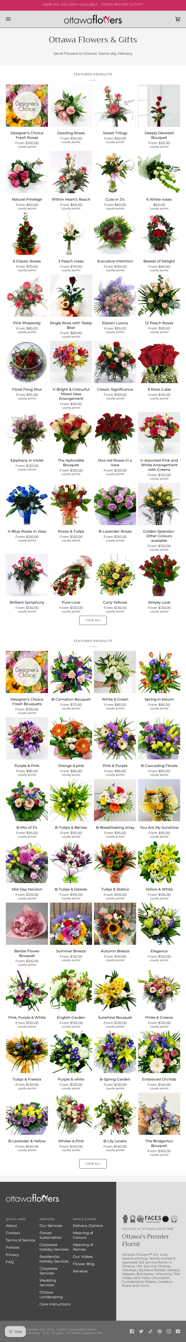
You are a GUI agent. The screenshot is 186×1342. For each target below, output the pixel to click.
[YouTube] (178, 1331)
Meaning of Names (83, 1247)
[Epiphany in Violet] (27, 433)
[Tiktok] (150, 1331)
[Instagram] (169, 1331)
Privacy (12, 1254)
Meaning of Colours (83, 1235)
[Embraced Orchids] (159, 1052)
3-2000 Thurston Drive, (77, 1329)
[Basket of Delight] (159, 234)
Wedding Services (47, 1282)
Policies (12, 1247)
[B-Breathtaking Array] (115, 800)
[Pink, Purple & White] (27, 990)
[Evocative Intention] (115, 234)
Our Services (50, 1225)
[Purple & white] (71, 1052)
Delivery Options (88, 1225)
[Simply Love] (159, 575)
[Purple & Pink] (27, 738)
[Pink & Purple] (115, 738)
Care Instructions (54, 1304)
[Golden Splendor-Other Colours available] (159, 504)
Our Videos (83, 1256)
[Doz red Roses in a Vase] (115, 433)
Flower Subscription (50, 1235)
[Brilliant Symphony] (27, 575)
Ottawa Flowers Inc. (27, 1329)
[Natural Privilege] (27, 172)
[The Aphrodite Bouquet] (71, 433)
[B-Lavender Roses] (115, 504)
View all (93, 620)
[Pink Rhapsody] (27, 296)
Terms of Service (20, 1240)
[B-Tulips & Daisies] (71, 862)
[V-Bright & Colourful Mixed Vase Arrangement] (71, 362)
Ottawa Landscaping (51, 1294)
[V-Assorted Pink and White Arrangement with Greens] (159, 433)
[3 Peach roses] (71, 234)
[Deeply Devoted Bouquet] (159, 106)
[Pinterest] (159, 1331)
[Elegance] (159, 924)
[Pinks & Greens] (159, 990)
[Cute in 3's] (115, 172)
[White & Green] (115, 672)
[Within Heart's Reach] (71, 172)
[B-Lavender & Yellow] (27, 1114)
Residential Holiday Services (54, 1258)
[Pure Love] (71, 575)
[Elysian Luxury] (115, 296)
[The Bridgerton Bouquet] (159, 1114)
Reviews (80, 1271)
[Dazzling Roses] (71, 106)
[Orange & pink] (71, 738)
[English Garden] (71, 990)
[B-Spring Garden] (115, 1052)
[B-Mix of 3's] (27, 800)
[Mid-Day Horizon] (27, 862)
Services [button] (47, 1219)
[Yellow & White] (159, 862)
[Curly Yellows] (115, 575)
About (11, 1225)
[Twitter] (141, 1331)
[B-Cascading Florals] (159, 738)
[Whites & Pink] (71, 1114)
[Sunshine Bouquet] (115, 990)
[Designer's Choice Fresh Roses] (27, 106)
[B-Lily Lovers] (115, 1114)
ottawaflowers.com (84, 1333)
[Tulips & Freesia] (27, 1052)
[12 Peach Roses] (159, 296)
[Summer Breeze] (71, 924)
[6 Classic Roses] (27, 234)
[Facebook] (132, 1331)
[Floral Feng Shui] (27, 362)
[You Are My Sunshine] (159, 800)
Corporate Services (48, 1270)
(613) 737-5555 (52, 1333)
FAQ (10, 1262)
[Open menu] (13, 19)
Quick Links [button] (16, 1219)
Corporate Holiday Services (54, 1247)
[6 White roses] (159, 172)
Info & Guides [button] (85, 1219)
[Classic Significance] (115, 362)
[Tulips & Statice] (115, 862)
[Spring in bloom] (159, 672)
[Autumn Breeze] (115, 924)
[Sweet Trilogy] (115, 106)
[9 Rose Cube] (159, 362)
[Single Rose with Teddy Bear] (71, 296)
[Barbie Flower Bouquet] (27, 924)
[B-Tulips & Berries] (71, 800)
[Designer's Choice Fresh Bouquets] (27, 672)
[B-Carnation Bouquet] (71, 672)
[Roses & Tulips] (71, 504)
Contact (13, 1233)
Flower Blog (83, 1264)
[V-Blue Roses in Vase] (27, 504)
